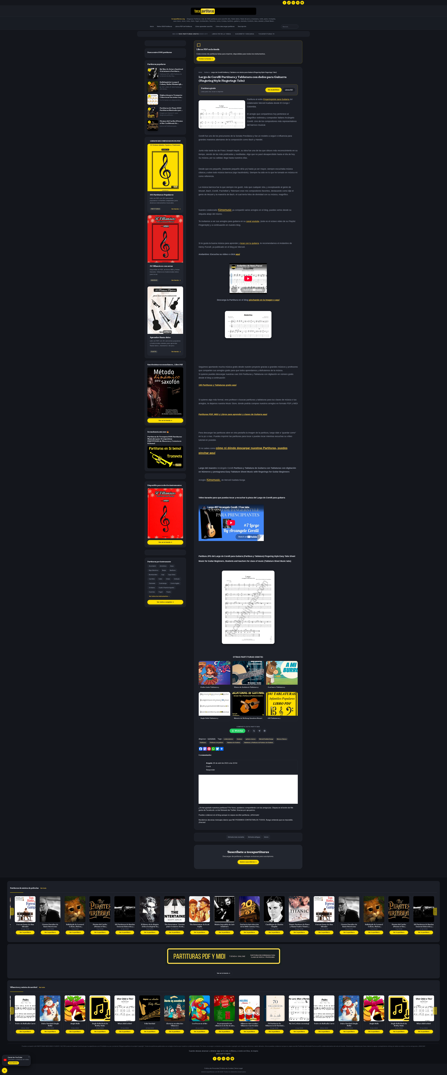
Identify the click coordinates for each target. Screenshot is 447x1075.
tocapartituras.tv (266, 34)
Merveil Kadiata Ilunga (266, 739)
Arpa (172, 566)
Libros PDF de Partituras (183, 26)
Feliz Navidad (96, 1023)
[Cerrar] (28, 1057)
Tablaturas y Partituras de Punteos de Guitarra (258, 742)
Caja (162, 574)
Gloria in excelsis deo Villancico (121, 1024)
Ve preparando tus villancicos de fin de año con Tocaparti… (171, 1024)
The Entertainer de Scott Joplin (146, 925)
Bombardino (153, 574)
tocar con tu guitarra (249, 243)
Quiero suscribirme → (248, 862)
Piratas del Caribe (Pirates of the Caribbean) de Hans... (171, 122)
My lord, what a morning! (246, 1023)
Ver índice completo (165, 602)
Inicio (152, 26)
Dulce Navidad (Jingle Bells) (296, 1024)
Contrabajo (163, 583)
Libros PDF (289, 90)
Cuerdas (152, 592)
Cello (160, 579)
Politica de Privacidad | (212, 1068)
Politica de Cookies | (227, 1068)
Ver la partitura (273, 89)
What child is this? (72, 1023)
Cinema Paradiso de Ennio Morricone (296, 925)
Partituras (203, 742)
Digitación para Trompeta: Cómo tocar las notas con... (171, 96)
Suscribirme (13, 1063)
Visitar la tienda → (206, 59)
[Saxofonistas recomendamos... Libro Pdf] (165, 392)
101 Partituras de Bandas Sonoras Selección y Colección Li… (72, 925)
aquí (238, 254)
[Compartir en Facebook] (248, 731)
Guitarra (207, 72)
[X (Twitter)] (298, 3)
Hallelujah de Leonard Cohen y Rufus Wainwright (22, 925)
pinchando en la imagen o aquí (264, 300)
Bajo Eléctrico (153, 570)
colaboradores (228, 739)
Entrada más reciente (236, 837)
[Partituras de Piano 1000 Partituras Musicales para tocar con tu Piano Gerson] (152, 112)
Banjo (164, 570)
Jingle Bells (22, 1023)
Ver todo (43, 888)
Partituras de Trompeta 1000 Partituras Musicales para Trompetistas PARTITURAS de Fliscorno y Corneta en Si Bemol (164, 440)
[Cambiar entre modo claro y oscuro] (4, 1070)
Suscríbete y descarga (244, 34)
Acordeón (152, 566)
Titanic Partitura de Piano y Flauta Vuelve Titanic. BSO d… (246, 925)
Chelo (168, 579)
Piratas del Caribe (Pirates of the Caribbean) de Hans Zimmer (47, 925)
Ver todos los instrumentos (158, 596)
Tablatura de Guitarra (233, 742)
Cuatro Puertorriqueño (166, 587)
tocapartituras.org (178, 19)
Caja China (171, 574)
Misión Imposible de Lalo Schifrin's (172, 925)
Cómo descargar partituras (225, 26)
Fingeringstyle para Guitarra (276, 99)
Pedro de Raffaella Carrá (271, 1023)
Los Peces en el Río (146, 1023)
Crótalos (152, 587)
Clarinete (152, 583)
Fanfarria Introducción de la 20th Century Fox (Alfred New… (196, 925)
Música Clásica (282, 739)
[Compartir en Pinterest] (264, 731)
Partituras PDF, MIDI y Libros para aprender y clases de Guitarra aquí (233, 414)
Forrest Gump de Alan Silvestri (271, 925)
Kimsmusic (225, 209)
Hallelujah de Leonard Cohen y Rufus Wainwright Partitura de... (171, 83)
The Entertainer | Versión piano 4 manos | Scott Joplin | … (122, 925)
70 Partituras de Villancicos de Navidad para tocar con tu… (221, 1024)
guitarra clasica (250, 739)
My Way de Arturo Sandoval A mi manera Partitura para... (171, 70)
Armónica (163, 566)
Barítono (173, 570)
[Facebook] (284, 3)
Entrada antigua (254, 837)
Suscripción (242, 26)
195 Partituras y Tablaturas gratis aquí (217, 385)
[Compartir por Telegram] (259, 731)
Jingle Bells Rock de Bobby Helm (47, 1024)
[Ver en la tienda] (223, 956)
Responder (210, 770)
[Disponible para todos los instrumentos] (165, 513)
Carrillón (152, 579)
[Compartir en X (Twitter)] (254, 731)
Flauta (168, 592)
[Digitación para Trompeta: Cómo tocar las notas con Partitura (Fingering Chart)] (152, 99)
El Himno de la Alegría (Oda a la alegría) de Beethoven (97, 925)
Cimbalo (177, 579)
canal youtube (252, 221)
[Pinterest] (302, 3)
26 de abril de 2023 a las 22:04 (225, 763)
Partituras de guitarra (216, 742)
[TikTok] (289, 3)
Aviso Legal (239, 1068)
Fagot (161, 592)
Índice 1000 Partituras (164, 26)
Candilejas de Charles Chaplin (221, 925)
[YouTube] (293, 3)
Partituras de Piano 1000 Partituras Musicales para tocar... (171, 109)
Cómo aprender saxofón (203, 26)
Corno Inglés (175, 583)
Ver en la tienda (165, 420)
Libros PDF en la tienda (221, 34)
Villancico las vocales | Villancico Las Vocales (196, 1024)
